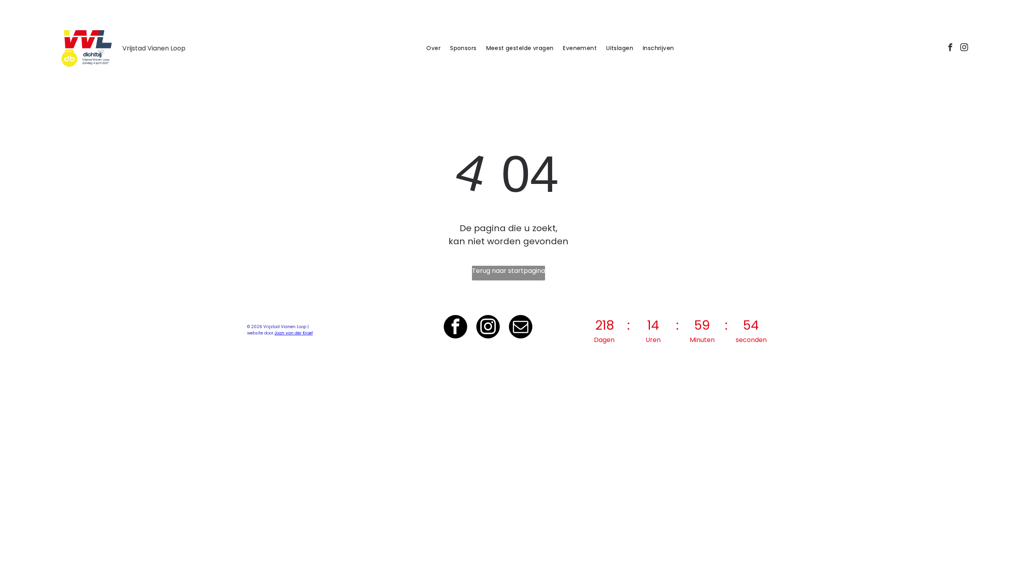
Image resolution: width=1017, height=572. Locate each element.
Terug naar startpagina (508, 270)
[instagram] (964, 48)
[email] (520, 327)
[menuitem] (433, 48)
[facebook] (950, 48)
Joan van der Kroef (294, 333)
